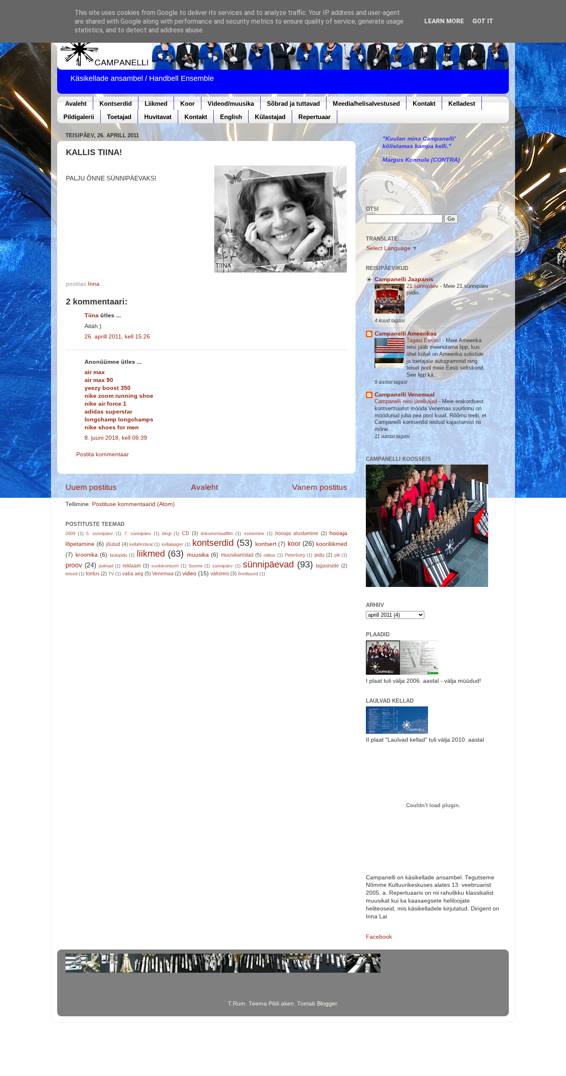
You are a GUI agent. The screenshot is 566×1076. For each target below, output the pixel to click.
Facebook (379, 937)
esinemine (254, 533)
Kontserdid (115, 103)
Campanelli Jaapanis (404, 279)
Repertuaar (314, 116)
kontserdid (213, 543)
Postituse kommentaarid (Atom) (133, 504)
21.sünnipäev (423, 286)
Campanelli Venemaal (405, 395)
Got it (482, 21)
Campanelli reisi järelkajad (407, 401)
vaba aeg (132, 574)
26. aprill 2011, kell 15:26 (117, 337)
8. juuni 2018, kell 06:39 (116, 438)
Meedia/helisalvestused (366, 103)
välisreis (219, 574)
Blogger (327, 1004)
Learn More (444, 21)
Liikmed (156, 103)
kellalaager (172, 544)
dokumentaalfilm (217, 533)
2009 (70, 533)
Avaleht (76, 103)
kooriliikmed (331, 544)
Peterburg (295, 555)
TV (111, 573)
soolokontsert (165, 565)
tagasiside (327, 566)
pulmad (106, 565)
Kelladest (461, 103)
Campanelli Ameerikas (406, 334)
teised (71, 573)
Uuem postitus (91, 487)
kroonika (86, 555)
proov (73, 565)
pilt (337, 555)
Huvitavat (158, 116)
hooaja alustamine (296, 533)
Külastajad (270, 116)
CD (185, 533)
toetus (92, 574)
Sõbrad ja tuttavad (293, 103)
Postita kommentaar (102, 454)
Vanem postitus (319, 487)
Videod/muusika (231, 103)
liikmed (151, 553)
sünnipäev (222, 565)
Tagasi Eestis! (424, 340)
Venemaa (163, 574)
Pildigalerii (78, 116)
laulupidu (118, 555)
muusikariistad (237, 555)
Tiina (92, 315)
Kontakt (424, 103)
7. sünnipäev (137, 533)
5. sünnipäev (99, 533)
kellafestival (140, 544)
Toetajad (119, 116)
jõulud (113, 544)
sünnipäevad (268, 564)
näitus (270, 555)
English (231, 116)
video (189, 573)
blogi (166, 533)
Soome (196, 565)
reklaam (132, 566)
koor (294, 543)
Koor (187, 103)
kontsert (265, 544)
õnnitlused (248, 573)
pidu (319, 555)
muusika (198, 555)
